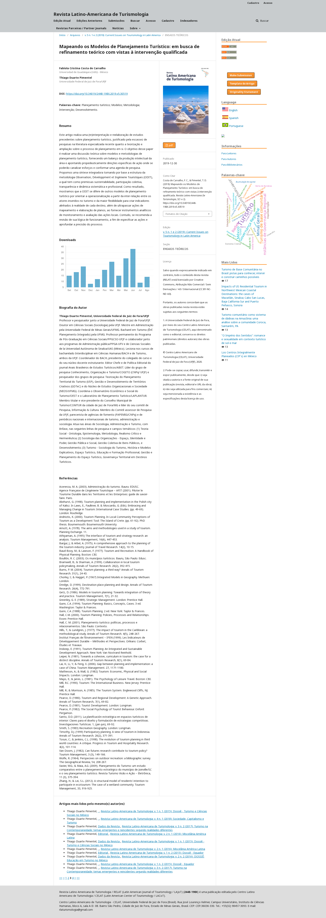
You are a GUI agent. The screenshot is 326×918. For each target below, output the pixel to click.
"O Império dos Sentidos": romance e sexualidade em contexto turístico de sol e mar (243, 339)
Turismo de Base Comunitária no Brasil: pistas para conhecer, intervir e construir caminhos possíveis (243, 273)
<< (60, 878)
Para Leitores (228, 153)
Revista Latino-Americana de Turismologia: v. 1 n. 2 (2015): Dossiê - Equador (157, 852)
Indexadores (189, 20)
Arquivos (75, 35)
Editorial (103, 834)
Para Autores (228, 159)
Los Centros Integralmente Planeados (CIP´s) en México (239, 354)
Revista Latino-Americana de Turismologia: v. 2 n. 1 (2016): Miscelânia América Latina (153, 849)
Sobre (134, 28)
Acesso (151, 20)
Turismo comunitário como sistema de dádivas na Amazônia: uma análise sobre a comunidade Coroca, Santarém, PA (243, 320)
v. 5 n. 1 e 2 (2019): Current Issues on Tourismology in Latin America (123, 35)
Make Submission (241, 75)
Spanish (233, 118)
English (233, 110)
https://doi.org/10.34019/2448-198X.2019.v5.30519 (97, 93)
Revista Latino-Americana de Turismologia (101, 14)
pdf (170, 145)
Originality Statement (244, 92)
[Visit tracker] (223, 136)
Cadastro (168, 20)
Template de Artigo (242, 83)
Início (62, 35)
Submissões (116, 20)
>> (78, 878)
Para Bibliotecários (231, 164)
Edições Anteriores (89, 20)
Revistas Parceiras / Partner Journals (81, 28)
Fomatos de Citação (177, 214)
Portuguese (235, 126)
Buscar (135, 20)
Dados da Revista (109, 826)
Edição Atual (62, 20)
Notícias (118, 28)
